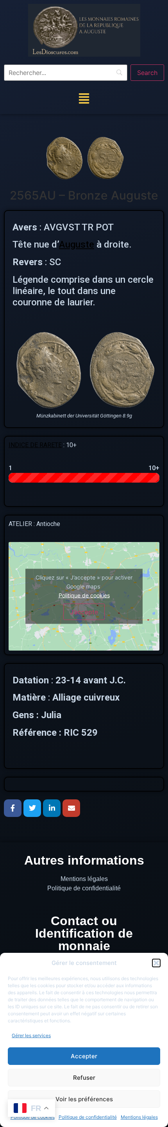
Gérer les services (31, 1035)
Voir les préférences (84, 1099)
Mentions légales (139, 1117)
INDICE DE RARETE (35, 445)
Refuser (84, 1077)
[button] (156, 963)
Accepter (84, 1056)
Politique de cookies (84, 595)
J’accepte (84, 611)
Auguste (76, 244)
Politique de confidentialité (88, 1117)
